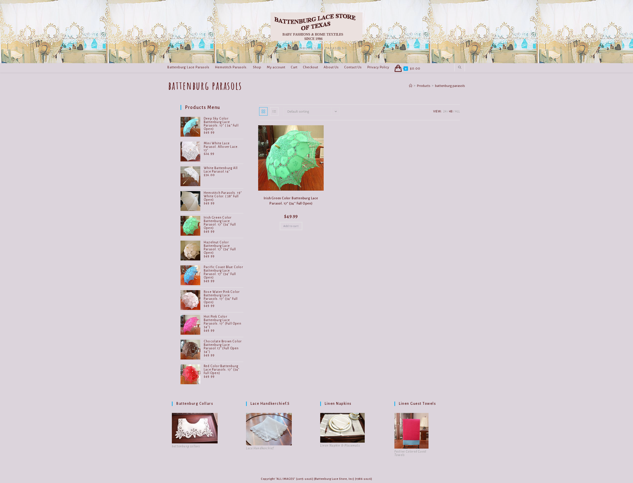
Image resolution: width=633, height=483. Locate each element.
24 (445, 111)
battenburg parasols (450, 85)
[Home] (410, 85)
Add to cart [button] (291, 226)
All (457, 111)
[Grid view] (263, 111)
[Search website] (459, 67)
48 (450, 111)
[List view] (274, 111)
